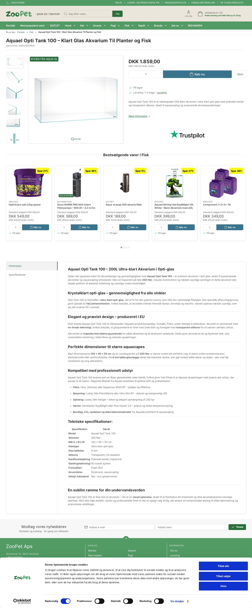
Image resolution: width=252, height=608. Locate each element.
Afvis (223, 586)
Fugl (130, 555)
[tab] (121, 247)
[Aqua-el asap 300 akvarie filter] (126, 183)
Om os (118, 2)
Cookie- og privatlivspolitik (143, 2)
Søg (117, 13)
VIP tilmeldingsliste (231, 2)
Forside (21, 32)
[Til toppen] (126, 539)
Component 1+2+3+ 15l (217, 204)
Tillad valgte (223, 576)
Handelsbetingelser (203, 2)
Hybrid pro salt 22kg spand (24, 204)
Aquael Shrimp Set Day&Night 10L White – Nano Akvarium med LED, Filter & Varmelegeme (174, 208)
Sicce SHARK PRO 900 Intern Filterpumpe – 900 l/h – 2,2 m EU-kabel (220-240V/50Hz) (76, 208)
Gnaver (132, 550)
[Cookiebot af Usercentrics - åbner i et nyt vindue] (22, 601)
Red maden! (95, 555)
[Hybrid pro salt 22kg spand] (29, 183)
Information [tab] (15, 265)
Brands (92, 550)
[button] (70, 25)
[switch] (99, 601)
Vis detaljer (177, 601)
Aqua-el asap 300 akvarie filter (124, 204)
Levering (162, 92)
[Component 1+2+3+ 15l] (223, 183)
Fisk (31, 32)
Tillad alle (223, 566)
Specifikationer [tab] (17, 274)
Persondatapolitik (175, 2)
